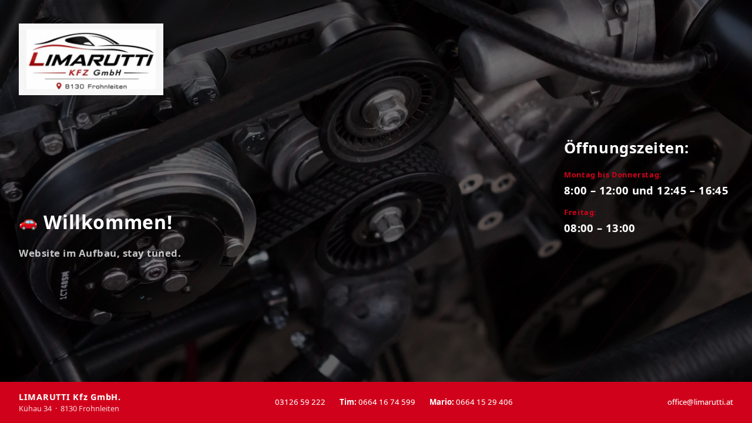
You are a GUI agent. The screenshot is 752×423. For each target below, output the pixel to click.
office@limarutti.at (700, 402)
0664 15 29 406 (471, 402)
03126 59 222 (300, 402)
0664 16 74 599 (377, 402)
